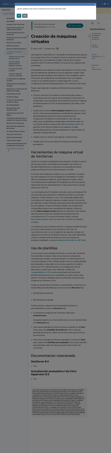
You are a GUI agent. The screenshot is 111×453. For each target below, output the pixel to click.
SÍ (19, 16)
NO (25, 16)
